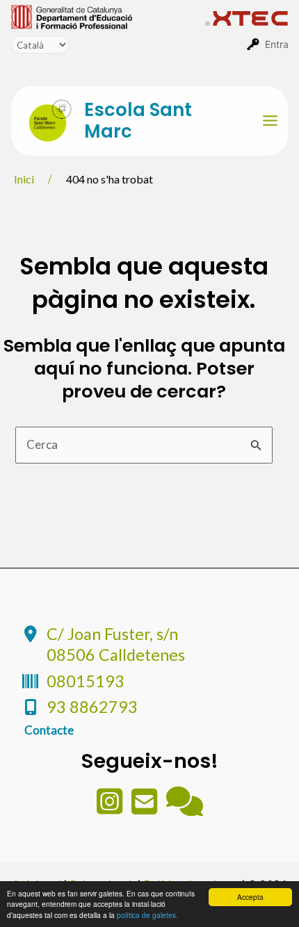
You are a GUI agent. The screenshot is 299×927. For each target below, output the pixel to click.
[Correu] (145, 808)
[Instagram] (110, 808)
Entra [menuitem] (277, 44)
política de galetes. (147, 915)
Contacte (49, 730)
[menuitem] (108, 16)
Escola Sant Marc (138, 120)
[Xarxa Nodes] (185, 808)
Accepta (250, 897)
